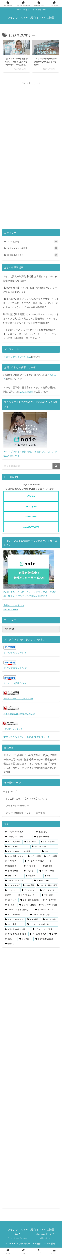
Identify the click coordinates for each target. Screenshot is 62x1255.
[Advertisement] (31, 116)
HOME (17, 1234)
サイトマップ (10, 791)
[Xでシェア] (7, 825)
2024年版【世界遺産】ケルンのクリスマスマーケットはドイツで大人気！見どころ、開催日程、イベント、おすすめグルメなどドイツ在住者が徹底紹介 (31, 318)
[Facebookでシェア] (39, 825)
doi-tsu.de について (45, 1234)
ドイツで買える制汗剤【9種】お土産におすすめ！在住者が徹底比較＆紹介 (30, 278)
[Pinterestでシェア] (24, 834)
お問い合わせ (45, 1238)
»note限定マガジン (31, 527)
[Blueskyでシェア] (23, 825)
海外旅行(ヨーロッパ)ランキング (18, 698)
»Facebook (31, 517)
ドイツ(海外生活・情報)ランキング (19, 714)
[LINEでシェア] (11, 834)
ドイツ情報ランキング (15, 668)
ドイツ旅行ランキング (15, 653)
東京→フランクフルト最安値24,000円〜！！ (26, 737)
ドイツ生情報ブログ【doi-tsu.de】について (25, 798)
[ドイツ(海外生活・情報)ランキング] (11, 709)
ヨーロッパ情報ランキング (17, 683)
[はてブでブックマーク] (47, 825)
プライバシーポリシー (17, 806)
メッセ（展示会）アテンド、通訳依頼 (25, 813)
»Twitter (31, 496)
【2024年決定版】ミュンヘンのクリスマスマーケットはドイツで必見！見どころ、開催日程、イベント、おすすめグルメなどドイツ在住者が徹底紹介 (31, 303)
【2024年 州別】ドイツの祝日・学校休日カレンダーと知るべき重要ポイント (30, 290)
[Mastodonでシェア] (15, 825)
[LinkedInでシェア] (37, 834)
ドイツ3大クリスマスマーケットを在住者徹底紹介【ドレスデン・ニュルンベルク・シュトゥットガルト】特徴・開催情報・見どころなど (29, 334)
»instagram (31, 506)
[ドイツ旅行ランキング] (10, 724)
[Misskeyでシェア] (31, 825)
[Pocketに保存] (55, 825)
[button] (56, 466)
